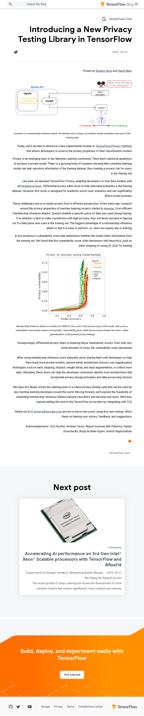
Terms (70, 706)
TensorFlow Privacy (108, 146)
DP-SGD (113, 245)
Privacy (58, 706)
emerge (109, 208)
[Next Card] (72, 547)
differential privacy (29, 186)
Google (46, 706)
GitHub (126, 146)
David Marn (125, 71)
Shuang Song (104, 71)
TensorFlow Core (119, 453)
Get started (72, 675)
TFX (129, 401)
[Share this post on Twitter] (15, 52)
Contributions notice (90, 706)
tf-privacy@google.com (46, 411)
